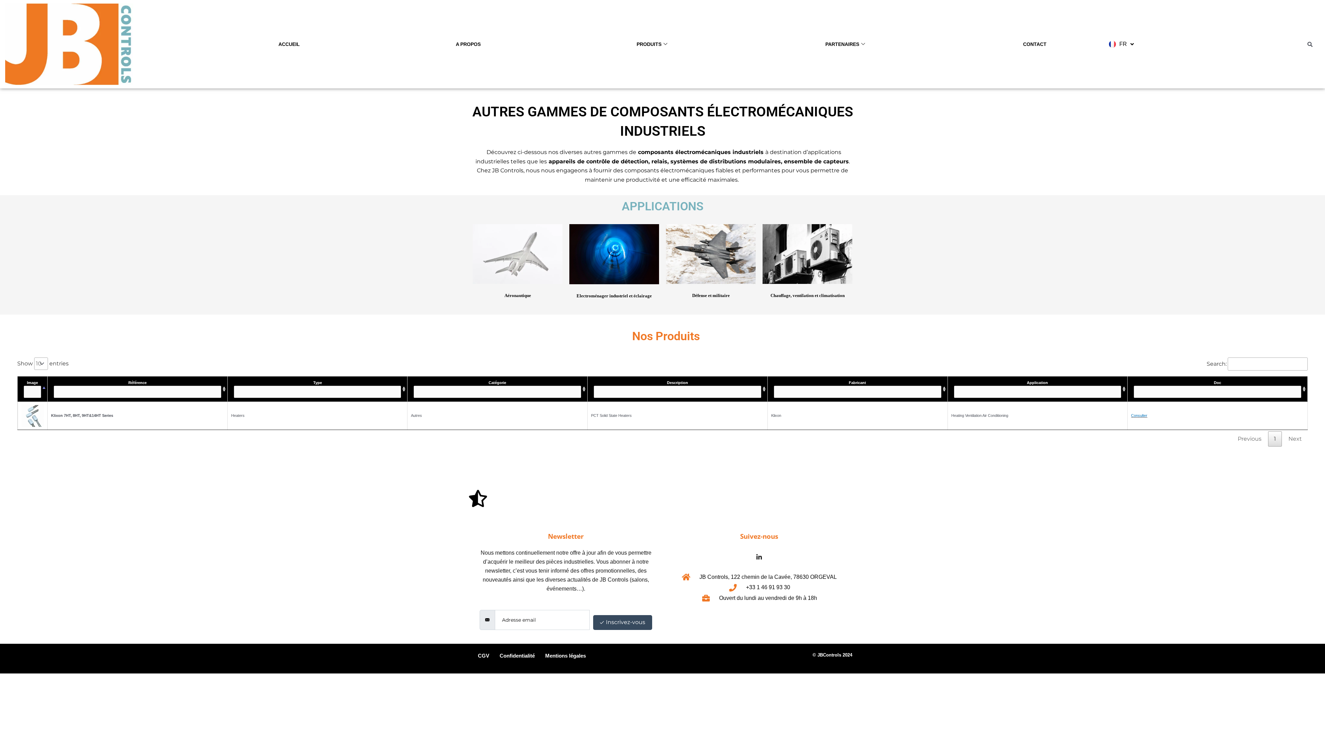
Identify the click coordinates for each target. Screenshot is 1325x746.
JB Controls (507, 170)
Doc (1217, 383)
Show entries (43, 363)
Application (1037, 383)
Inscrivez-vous (625, 622)
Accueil (289, 44)
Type (317, 383)
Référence (137, 383)
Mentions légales (565, 656)
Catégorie (497, 383)
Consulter (1139, 415)
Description (677, 383)
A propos (468, 44)
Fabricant (857, 383)
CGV (483, 656)
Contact (1035, 44)
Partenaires (842, 44)
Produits (649, 44)
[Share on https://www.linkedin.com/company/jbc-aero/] (759, 557)
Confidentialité (517, 656)
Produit (618, 658)
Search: (1217, 364)
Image (32, 383)
